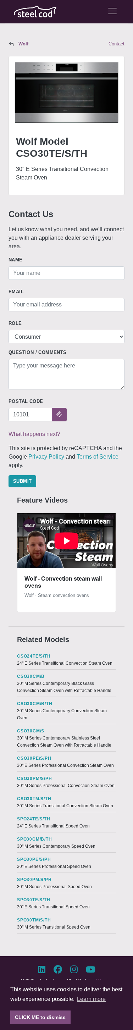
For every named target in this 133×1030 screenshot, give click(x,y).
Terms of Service (97, 457)
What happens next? (34, 434)
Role (15, 323)
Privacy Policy (46, 457)
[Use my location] (59, 414)
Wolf (23, 43)
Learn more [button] (91, 999)
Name (16, 259)
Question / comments (38, 352)
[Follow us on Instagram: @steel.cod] (76, 969)
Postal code (26, 401)
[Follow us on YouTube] (90, 969)
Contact (116, 43)
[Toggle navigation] (112, 11)
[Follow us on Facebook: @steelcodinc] (61, 969)
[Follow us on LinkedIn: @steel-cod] (44, 969)
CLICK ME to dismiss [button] (40, 1017)
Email (16, 291)
